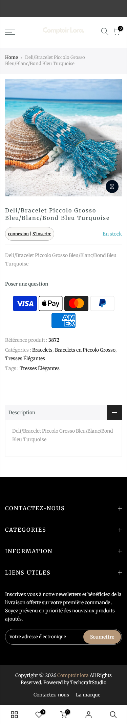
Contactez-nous (51, 695)
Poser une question (26, 284)
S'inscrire (42, 233)
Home (11, 57)
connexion (18, 233)
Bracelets (42, 350)
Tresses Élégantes (25, 358)
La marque (88, 695)
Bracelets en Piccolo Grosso (85, 350)
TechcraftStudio (88, 682)
